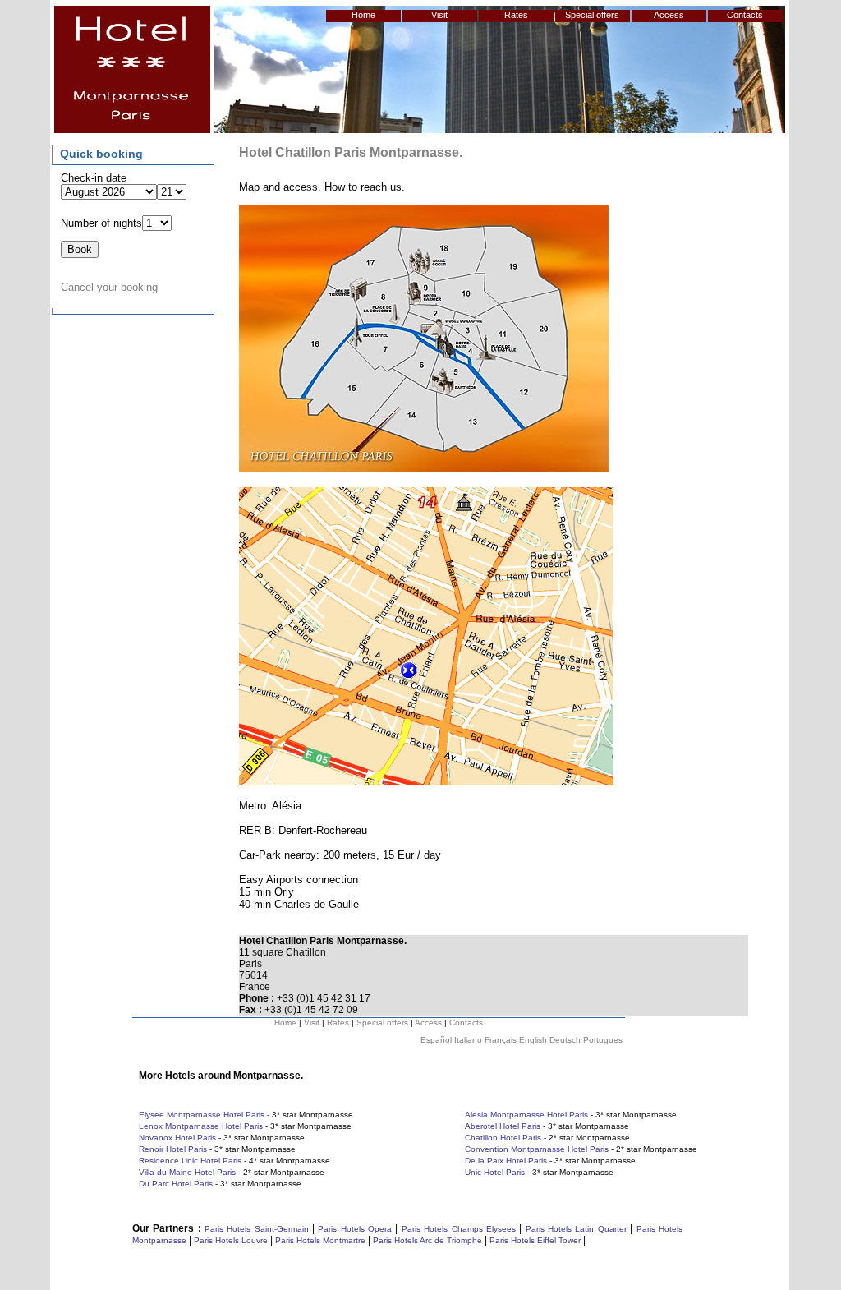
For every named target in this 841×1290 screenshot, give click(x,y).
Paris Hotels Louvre (231, 1240)
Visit (439, 15)
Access (669, 15)
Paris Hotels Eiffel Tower (535, 1240)
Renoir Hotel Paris (173, 1149)
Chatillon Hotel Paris (503, 1137)
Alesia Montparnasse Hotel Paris (526, 1114)
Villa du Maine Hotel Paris (187, 1172)
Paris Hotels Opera (353, 1228)
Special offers (592, 15)
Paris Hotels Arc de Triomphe (427, 1240)
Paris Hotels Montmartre (320, 1240)
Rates (516, 15)
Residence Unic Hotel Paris (190, 1160)
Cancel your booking (109, 287)
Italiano (468, 1039)
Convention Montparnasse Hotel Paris (537, 1149)
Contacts (745, 15)
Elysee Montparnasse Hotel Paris (201, 1114)
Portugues (603, 1039)
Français (501, 1039)
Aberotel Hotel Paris (502, 1126)
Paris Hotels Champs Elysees (459, 1228)
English (533, 1039)
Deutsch (565, 1039)
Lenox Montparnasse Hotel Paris (201, 1126)
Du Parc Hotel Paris (176, 1183)
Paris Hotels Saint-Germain (257, 1228)
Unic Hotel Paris (495, 1172)
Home (363, 15)
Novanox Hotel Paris (177, 1137)
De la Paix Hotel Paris (506, 1160)
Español (436, 1039)
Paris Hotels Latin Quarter (576, 1228)
